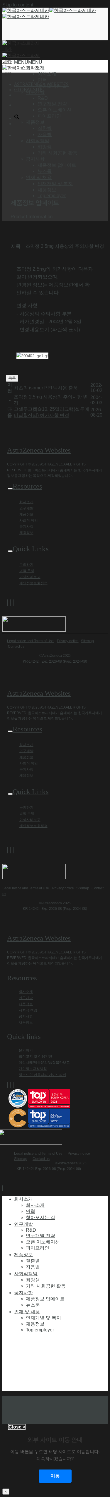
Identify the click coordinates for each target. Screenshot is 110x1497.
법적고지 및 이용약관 (35, 1056)
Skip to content (17, 4)
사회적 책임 (28, 520)
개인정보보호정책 (33, 583)
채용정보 (47, 189)
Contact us (16, 646)
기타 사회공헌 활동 (57, 152)
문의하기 (26, 565)
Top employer (52, 195)
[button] (28, 62)
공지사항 (26, 527)
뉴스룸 (45, 171)
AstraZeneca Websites (39, 450)
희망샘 (45, 146)
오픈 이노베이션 (55, 109)
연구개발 (26, 508)
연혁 (42, 80)
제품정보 (26, 514)
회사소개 (47, 73)
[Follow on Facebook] (7, 602)
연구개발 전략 (52, 103)
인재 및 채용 (27, 1311)
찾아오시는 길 (52, 86)
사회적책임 (26, 1273)
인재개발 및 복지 (55, 183)
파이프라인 (49, 116)
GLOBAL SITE (28, 89)
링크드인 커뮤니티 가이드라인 (42, 1075)
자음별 (45, 134)
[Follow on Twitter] (10, 602)
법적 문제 (26, 571)
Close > (17, 1426)
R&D (43, 98)
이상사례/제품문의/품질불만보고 (44, 1063)
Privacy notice (67, 641)
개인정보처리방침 (33, 1069)
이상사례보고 (29, 577)
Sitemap (87, 641)
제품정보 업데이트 (57, 165)
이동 (55, 1475)
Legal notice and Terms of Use (30, 641)
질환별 (45, 128)
